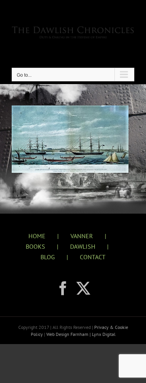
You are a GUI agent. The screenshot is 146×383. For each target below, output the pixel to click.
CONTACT (93, 257)
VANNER (81, 236)
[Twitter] (83, 288)
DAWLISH (82, 246)
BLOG (47, 257)
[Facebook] (63, 288)
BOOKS (35, 246)
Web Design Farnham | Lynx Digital (80, 334)
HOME (37, 236)
